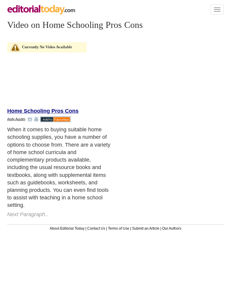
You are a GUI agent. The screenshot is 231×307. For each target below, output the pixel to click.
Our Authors (171, 228)
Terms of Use (118, 228)
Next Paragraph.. (27, 214)
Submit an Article (145, 228)
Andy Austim (16, 119)
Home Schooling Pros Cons (43, 111)
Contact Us (96, 228)
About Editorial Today (67, 228)
